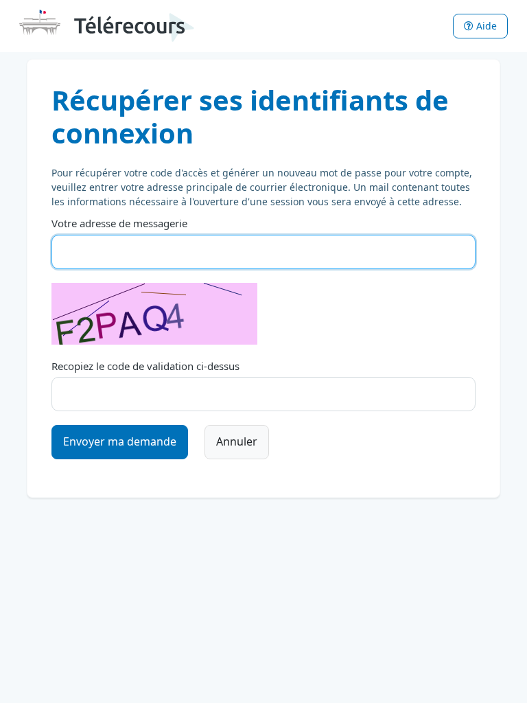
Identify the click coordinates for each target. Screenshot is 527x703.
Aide (485, 25)
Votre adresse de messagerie (119, 223)
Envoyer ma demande (119, 441)
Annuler (236, 441)
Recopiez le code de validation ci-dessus (145, 366)
